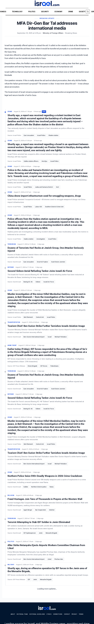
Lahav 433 (38, 207)
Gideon (38, 282)
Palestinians (54, 366)
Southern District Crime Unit (54, 207)
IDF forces (43, 366)
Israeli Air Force (48, 282)
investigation (41, 239)
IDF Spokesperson (30, 533)
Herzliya (44, 161)
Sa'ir (57, 187)
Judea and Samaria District (44, 187)
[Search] (88, 12)
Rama (51, 487)
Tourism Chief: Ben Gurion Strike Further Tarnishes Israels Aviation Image (46, 325)
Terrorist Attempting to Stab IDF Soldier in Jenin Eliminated (39, 522)
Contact (67, 614)
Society (82, 12)
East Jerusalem (29, 135)
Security (45, 12)
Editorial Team (22, 614)
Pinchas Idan (58, 559)
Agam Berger (28, 510)
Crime (70, 12)
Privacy (74, 614)
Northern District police (38, 487)
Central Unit (40, 317)
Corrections (57, 614)
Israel (49, 337)
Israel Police (41, 135)
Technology (17, 12)
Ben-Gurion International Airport (34, 337)
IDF (29, 579)
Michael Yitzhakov (61, 337)
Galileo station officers (31, 161)
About (13, 614)
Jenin (40, 533)
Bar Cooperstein (40, 510)
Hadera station (28, 239)
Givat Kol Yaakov (42, 262)
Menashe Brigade (51, 533)
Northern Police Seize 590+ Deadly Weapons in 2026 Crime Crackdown (45, 476)
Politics (31, 12)
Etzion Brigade (32, 366)
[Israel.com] (47, 608)
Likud (49, 559)
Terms (81, 614)
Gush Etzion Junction (58, 262)
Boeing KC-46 (28, 282)
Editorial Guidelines (37, 614)
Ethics (49, 614)
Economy (58, 12)
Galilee (26, 487)
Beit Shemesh (28, 317)
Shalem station (53, 135)
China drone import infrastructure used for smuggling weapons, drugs (44, 195)
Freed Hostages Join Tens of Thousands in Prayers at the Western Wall (45, 499)
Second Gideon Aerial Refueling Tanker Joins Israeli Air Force (40, 270)
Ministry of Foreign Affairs (53, 33)
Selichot (51, 510)
